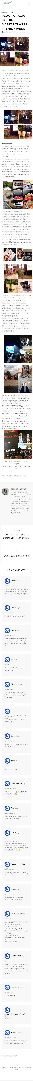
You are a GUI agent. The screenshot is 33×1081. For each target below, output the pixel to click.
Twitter (21, 466)
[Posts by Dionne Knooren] (3, 32)
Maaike (13, 1032)
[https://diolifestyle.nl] (12, 516)
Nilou (13, 889)
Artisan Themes (18, 1067)
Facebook (15, 466)
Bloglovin (8, 466)
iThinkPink (15, 987)
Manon (13, 833)
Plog (25, 476)
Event (3, 476)
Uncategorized (7, 12)
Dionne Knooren (10, 32)
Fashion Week (17, 476)
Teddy (13, 761)
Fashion (9, 476)
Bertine (14, 581)
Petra (13, 659)
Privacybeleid (5, 1067)
